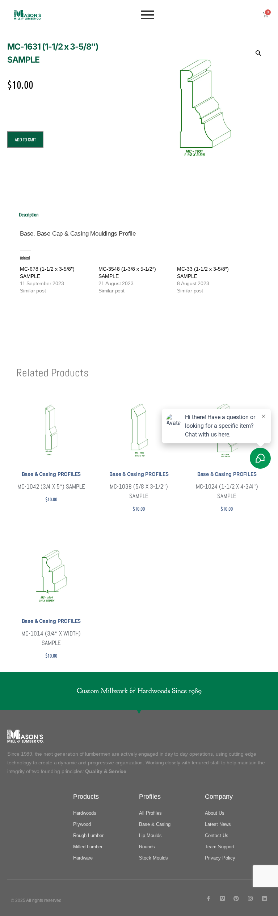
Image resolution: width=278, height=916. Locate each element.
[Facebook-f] (208, 898)
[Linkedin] (264, 898)
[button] (258, 52)
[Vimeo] (222, 898)
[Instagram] (250, 898)
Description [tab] (29, 214)
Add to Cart (25, 140)
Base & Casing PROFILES (51, 474)
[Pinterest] (236, 898)
